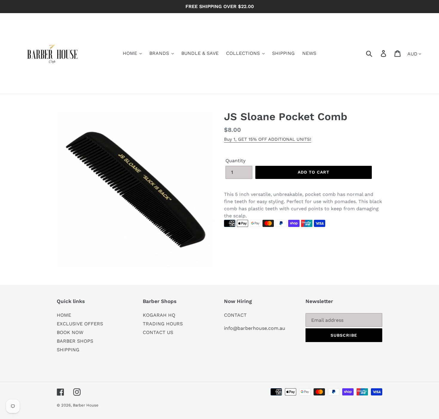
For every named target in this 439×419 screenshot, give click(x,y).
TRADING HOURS (163, 324)
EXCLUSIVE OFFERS (80, 324)
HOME (64, 315)
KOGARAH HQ (159, 315)
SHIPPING (68, 349)
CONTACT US (158, 332)
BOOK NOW (70, 332)
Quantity (235, 160)
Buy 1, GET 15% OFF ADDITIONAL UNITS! (267, 139)
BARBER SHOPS (75, 341)
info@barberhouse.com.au (254, 328)
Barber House (86, 405)
